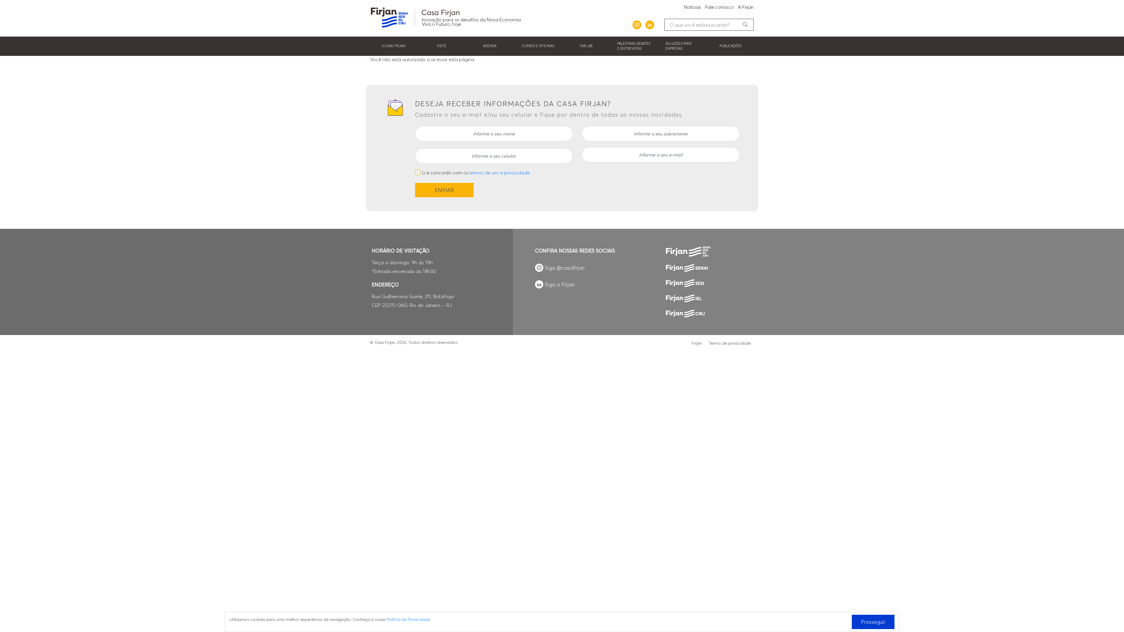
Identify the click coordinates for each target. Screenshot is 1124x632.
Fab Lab (586, 46)
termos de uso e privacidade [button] (499, 173)
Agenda (489, 46)
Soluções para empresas (678, 46)
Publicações (730, 46)
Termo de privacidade (730, 343)
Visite (441, 46)
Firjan (697, 343)
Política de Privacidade (408, 619)
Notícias (692, 7)
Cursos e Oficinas (538, 46)
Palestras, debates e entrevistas (633, 46)
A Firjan (746, 7)
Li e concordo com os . (476, 173)
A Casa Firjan (393, 46)
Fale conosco (719, 7)
